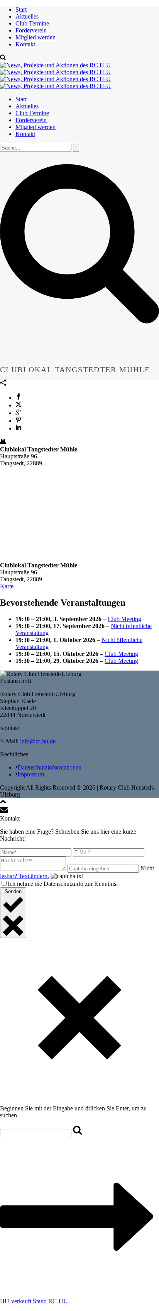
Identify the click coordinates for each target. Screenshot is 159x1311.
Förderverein (31, 30)
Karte (7, 586)
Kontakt (25, 44)
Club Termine (32, 23)
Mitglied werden (35, 37)
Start (21, 9)
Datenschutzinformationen (49, 767)
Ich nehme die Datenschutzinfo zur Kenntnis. (63, 883)
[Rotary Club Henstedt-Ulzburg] (55, 75)
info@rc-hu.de (38, 741)
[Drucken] (3, 442)
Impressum (30, 774)
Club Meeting (124, 619)
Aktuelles (27, 16)
